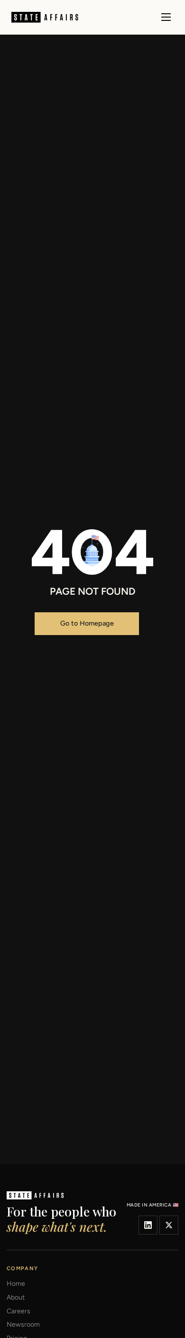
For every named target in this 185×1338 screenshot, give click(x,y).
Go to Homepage (87, 623)
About (16, 1297)
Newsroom (23, 1325)
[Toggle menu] (166, 17)
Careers (18, 1311)
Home (16, 1284)
